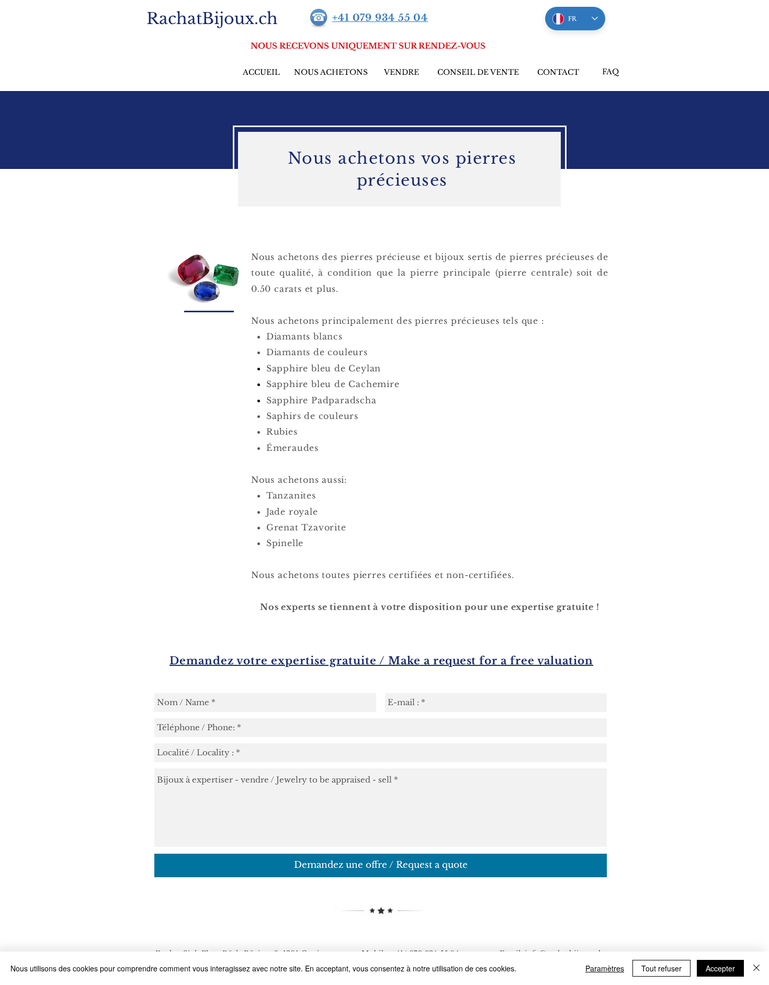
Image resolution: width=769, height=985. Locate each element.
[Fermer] (756, 968)
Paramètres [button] (604, 968)
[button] (368, 45)
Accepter (720, 968)
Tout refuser (661, 968)
